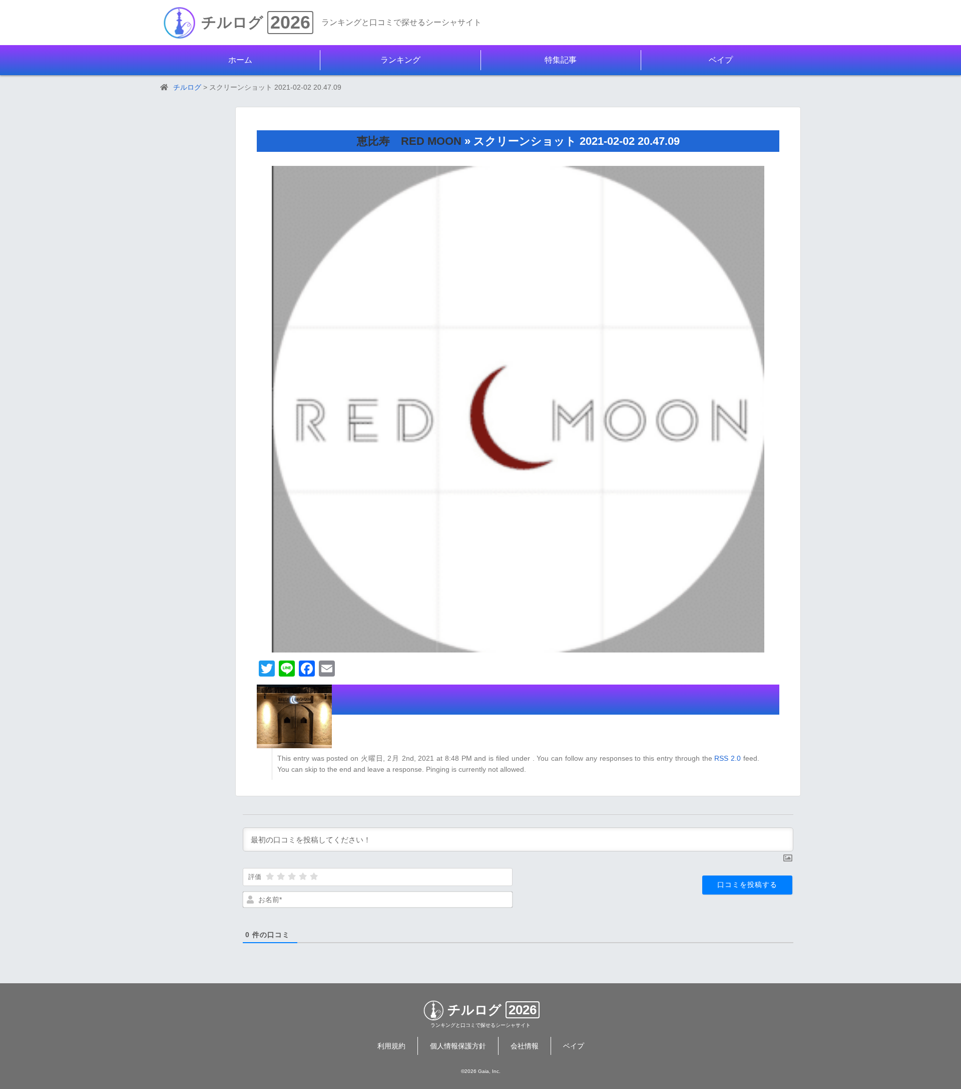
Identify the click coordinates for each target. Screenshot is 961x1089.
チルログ (232, 22)
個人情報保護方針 (458, 1046)
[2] (280, 876)
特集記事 (561, 60)
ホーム (240, 60)
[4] (302, 876)
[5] (313, 876)
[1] (269, 876)
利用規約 (391, 1046)
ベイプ (721, 60)
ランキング (400, 60)
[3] (291, 876)
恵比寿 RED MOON (409, 141)
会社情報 (525, 1046)
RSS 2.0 (727, 758)
